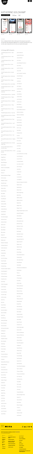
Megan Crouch (19, 208)
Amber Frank (3, 196)
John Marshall (19, 83)
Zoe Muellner (19, 415)
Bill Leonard (3, 232)
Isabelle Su (3, 395)
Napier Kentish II (19, 241)
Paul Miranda (19, 270)
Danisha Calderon (4, 310)
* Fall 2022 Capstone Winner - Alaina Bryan (7, 53)
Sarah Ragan (19, 319)
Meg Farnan (19, 202)
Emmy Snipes (3, 348)
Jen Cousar (19, 60)
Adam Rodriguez (4, 162)
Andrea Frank (3, 206)
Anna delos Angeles (4, 216)
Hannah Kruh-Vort (4, 372)
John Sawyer (19, 86)
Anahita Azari (3, 201)
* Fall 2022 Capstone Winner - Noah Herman (7, 57)
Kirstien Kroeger (19, 138)
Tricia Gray (18, 389)
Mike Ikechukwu (19, 228)
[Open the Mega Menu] (29, 1)
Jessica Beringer (20, 75)
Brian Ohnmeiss (4, 237)
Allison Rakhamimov (4, 185)
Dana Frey (3, 299)
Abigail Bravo (3, 157)
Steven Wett (19, 353)
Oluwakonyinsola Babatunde (22, 267)
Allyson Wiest (3, 188)
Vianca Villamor (19, 399)
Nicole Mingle (19, 252)
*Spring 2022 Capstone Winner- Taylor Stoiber (7, 120)
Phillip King (19, 275)
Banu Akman (3, 227)
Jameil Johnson (3, 403)
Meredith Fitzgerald (20, 213)
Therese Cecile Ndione (21, 373)
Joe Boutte (19, 81)
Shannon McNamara (20, 332)
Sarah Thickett (19, 322)
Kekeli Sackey (19, 122)
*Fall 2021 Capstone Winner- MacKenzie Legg (8, 77)
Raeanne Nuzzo (19, 291)
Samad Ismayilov (19, 314)
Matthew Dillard (19, 197)
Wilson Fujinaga (19, 405)
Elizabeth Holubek (4, 338)
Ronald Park (19, 303)
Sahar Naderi (19, 311)
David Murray (3, 317)
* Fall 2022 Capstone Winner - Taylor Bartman (7, 61)
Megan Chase (19, 205)
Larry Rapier (19, 151)
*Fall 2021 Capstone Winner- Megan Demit (7, 81)
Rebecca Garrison (20, 298)
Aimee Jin (2, 172)
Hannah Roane (3, 377)
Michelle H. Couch (20, 226)
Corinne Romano (4, 291)
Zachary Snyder (19, 412)
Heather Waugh (4, 380)
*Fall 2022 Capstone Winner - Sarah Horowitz (7, 87)
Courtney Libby (3, 294)
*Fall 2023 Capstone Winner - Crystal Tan (8, 94)
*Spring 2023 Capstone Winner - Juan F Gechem (8, 124)
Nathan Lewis (19, 244)
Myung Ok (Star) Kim (20, 239)
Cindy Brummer (3, 279)
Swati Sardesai (19, 358)
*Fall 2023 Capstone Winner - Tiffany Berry (7, 105)
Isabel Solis (3, 390)
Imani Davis (3, 387)
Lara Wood (19, 145)
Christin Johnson (4, 273)
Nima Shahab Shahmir (20, 254)
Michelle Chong (19, 223)
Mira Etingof (19, 231)
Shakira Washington (20, 327)
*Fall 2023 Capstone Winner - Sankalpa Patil (8, 101)
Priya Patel (18, 280)
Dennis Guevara (4, 323)
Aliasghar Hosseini (4, 180)
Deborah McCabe (4, 320)
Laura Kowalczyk (20, 156)
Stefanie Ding (19, 350)
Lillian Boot (19, 169)
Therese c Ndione (20, 371)
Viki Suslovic (19, 402)
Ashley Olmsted (3, 222)
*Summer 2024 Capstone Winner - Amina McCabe (8, 151)
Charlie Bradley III (4, 271)
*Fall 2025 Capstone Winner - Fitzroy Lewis (7, 109)
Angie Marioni (3, 214)
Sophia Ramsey (19, 348)
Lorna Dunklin (19, 177)
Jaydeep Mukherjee (20, 55)
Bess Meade (3, 229)
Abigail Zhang (3, 159)
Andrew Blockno (4, 209)
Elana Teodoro (3, 336)
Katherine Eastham (20, 112)
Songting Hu (19, 345)
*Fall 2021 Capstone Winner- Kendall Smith (7, 73)
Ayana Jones (3, 224)
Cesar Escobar (3, 260)
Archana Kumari (4, 219)
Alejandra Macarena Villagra (5, 175)
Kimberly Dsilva (19, 132)
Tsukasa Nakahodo (20, 392)
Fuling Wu (3, 359)
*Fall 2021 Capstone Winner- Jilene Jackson (7, 65)
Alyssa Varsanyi (3, 190)
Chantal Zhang (3, 266)
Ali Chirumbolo (3, 177)
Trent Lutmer (19, 386)
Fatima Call (3, 351)
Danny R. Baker (3, 312)
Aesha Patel (3, 170)
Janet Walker (3, 413)
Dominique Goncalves (5, 328)
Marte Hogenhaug (20, 192)
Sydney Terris (19, 360)
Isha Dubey (3, 398)
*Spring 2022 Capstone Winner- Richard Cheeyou (8, 116)
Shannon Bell (19, 329)
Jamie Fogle (3, 406)
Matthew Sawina (19, 200)
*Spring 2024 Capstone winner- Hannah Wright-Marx (8, 143)
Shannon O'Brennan (20, 335)
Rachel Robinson (20, 288)
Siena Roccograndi (20, 342)
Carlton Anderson (4, 247)
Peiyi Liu (18, 272)
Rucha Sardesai (19, 309)
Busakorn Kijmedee (4, 242)
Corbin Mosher (3, 286)
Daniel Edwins (3, 304)
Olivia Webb (19, 265)
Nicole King (19, 249)
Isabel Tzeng (3, 393)
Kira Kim (18, 135)
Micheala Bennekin (20, 221)
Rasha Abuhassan (20, 293)
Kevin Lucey (19, 127)
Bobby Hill (3, 234)
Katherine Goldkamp (20, 114)
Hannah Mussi (3, 374)
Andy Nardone (3, 211)
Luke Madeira (19, 179)
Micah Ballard (19, 215)
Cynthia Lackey (3, 297)
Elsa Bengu (3, 343)
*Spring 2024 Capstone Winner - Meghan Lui (8, 139)
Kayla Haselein (19, 119)
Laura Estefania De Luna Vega (22, 153)
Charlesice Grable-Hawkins (5, 268)
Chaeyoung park (4, 263)
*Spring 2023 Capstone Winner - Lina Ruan (7, 132)
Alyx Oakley (3, 193)
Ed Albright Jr (3, 330)
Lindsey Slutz (19, 171)
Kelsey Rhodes (19, 125)
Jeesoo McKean (19, 57)
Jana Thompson (4, 411)
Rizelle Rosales (19, 301)
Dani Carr (2, 302)
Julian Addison (19, 94)
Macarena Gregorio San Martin (22, 182)
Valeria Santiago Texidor (21, 394)
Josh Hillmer (19, 91)
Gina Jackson (3, 367)
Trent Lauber (19, 384)
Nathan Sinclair (19, 246)
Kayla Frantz (19, 117)
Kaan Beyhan (19, 104)
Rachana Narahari (20, 285)
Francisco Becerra (4, 356)
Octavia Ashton (19, 257)
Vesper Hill (18, 397)
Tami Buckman (19, 363)
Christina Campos (4, 276)
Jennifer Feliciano (20, 68)
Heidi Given (3, 382)
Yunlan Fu (18, 407)
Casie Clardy (3, 250)
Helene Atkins (3, 385)
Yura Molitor (19, 410)
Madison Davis (19, 184)
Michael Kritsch (19, 218)
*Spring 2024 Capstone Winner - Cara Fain (7, 136)
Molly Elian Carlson (20, 234)
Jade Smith (3, 400)
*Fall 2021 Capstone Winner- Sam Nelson (8, 84)
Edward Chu (3, 333)
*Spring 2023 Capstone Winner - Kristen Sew (8, 128)
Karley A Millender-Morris (21, 109)
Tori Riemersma (19, 379)
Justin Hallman (19, 99)
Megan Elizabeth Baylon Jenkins (22, 210)
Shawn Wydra (19, 337)
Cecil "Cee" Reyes (4, 258)
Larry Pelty (18, 148)
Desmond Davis (3, 325)
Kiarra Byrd (19, 130)
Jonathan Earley (19, 88)
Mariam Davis (19, 189)
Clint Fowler (3, 281)
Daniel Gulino (3, 307)
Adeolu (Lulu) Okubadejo (5, 167)
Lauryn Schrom (19, 158)
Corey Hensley (3, 289)
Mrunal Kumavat (19, 236)
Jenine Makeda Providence (21, 62)
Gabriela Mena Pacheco (5, 361)
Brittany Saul (3, 240)
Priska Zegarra (19, 278)
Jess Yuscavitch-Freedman (21, 73)
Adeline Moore (3, 165)
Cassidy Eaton (3, 253)
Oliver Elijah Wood (20, 259)
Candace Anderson (4, 245)
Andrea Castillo (3, 203)
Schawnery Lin (19, 324)
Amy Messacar (3, 198)
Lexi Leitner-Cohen (20, 164)
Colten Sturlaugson (4, 284)
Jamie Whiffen (3, 408)
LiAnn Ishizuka (19, 166)
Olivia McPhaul (19, 262)
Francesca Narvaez (4, 354)
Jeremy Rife (19, 70)
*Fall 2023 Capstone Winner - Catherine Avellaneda (8, 91)
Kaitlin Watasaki (19, 107)
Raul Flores (19, 296)
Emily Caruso (3, 346)
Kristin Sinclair (19, 143)
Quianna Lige (19, 283)
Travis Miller (19, 381)
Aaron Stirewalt (3, 154)
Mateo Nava (19, 195)
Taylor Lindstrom (19, 368)
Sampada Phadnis (20, 316)
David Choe (3, 315)
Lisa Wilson (19, 174)
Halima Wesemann (4, 369)
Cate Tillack (3, 255)
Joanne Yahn (19, 78)
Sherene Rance (19, 340)
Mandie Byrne (19, 187)
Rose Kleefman (19, 306)
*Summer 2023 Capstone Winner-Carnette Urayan (7, 147)
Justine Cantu (19, 101)
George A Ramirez (4, 364)
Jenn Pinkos (19, 65)
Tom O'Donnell (19, 376)
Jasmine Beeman (20, 52)
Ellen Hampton (3, 341)
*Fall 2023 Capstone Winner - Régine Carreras (7, 98)
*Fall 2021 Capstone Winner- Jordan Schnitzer (7, 69)
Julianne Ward (19, 96)
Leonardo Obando (20, 161)
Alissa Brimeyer (3, 183)
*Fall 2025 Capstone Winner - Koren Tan (8, 112)
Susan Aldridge (19, 355)
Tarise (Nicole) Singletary (21, 366)
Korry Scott (19, 140)
